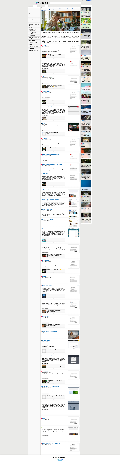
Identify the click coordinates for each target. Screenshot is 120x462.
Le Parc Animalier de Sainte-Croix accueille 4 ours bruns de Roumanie (55, 101)
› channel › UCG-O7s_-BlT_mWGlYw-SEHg (49, 139)
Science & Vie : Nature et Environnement (84, 24)
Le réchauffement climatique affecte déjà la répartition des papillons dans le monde (55, 396)
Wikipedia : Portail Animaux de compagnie (50, 199)
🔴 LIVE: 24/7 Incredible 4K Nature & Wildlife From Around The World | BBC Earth (54, 55)
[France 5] (73, 127)
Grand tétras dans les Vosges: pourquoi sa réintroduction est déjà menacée (85, 177)
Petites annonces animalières (33, 42)
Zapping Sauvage (45, 60)
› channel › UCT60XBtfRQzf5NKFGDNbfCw (49, 155)
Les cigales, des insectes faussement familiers (85, 27)
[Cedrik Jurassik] (73, 375)
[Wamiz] (73, 232)
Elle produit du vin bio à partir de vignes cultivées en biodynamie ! (55, 71)
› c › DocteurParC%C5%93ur (47, 261)
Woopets (83, 12)
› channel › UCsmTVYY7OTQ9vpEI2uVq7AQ (49, 277)
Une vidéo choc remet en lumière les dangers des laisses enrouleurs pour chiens (54, 240)
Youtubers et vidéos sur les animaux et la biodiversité (33, 51)
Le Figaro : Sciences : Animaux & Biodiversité (50, 386)
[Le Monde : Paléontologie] (73, 359)
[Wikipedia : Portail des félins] (73, 222)
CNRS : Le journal (84, 154)
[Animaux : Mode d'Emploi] (73, 249)
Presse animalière (32, 35)
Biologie (30, 11)
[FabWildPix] (73, 421)
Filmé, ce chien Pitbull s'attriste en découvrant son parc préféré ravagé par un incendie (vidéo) (86, 15)
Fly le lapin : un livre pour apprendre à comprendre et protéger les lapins (86, 80)
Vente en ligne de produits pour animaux (34, 25)
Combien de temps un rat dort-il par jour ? (85, 211)
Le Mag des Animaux (84, 208)
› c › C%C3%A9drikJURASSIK (47, 372)
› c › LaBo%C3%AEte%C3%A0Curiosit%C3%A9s (50, 174)
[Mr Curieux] (73, 279)
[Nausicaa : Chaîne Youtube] (73, 289)
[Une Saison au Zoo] (73, 305)
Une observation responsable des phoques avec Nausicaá (54, 295)
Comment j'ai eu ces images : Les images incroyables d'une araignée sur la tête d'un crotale (55, 255)
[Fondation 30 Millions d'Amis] (73, 110)
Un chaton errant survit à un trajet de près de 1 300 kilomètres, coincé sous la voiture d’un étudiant (85, 123)
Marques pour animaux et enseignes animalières (33, 30)
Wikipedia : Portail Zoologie (47, 209)
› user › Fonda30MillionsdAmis (48, 444)
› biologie (45, 341)
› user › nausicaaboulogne (47, 286)
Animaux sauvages (32, 9)
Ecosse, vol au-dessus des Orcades (52, 132)
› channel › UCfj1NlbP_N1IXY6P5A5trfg (49, 246)
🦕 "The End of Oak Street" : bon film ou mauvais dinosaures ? (54, 381)
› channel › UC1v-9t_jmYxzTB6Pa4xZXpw (49, 317)
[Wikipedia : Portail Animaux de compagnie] (73, 202)
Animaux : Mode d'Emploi (47, 245)
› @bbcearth (45, 46)
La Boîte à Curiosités (46, 173)
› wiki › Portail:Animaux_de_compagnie (49, 200)
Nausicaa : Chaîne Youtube (47, 285)
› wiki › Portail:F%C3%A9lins (48, 220)
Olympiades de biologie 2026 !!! (51, 147)
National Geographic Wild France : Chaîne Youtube (52, 164)
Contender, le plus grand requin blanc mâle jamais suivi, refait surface (55, 438)
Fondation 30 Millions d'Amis (47, 106)
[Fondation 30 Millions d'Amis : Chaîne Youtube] (73, 447)
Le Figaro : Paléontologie (47, 401)
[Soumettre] (80, 3)
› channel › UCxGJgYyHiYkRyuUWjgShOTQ (49, 77)
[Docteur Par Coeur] (73, 264)
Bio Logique (44, 138)
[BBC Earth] (73, 49)
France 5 (43, 123)
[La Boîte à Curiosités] (73, 177)
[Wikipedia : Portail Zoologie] (73, 212)
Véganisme (30, 13)
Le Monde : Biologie (46, 340)
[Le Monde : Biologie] (73, 344)
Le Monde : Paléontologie (47, 355)
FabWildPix (44, 418)
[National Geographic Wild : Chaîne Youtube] (73, 157)
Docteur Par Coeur (45, 260)
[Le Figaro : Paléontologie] (73, 405)
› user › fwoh (45, 419)
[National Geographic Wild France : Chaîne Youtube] (73, 167)
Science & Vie (84, 55)
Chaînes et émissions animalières (32, 33)
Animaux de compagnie (32, 7)
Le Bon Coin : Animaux (46, 189)
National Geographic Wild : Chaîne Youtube (50, 154)
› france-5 (44, 124)
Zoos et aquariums (32, 15)
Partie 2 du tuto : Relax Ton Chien (85, 146)
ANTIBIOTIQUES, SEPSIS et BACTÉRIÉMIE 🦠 (53, 269)
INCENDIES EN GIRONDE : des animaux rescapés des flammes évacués (55, 118)
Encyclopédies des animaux (33, 46)
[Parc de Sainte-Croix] (73, 95)
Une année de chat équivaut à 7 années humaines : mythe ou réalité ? (85, 48)
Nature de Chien (84, 143)
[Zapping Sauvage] (73, 64)
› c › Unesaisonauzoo (46, 302)
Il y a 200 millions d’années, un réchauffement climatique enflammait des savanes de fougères (54, 366)
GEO (82, 109)
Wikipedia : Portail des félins (47, 219)
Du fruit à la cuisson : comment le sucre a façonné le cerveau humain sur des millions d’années (55, 412)
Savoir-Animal (84, 77)
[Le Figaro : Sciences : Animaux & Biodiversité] (73, 390)
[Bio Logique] (73, 142)
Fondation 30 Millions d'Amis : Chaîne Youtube (51, 443)
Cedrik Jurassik (45, 371)
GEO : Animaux (45, 427)
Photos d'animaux (32, 53)
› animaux (44, 428)
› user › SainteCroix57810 (47, 92)
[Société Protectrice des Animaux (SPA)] (73, 334)
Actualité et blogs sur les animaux (33, 20)
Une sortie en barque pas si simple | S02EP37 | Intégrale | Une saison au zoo (54, 311)
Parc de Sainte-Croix (46, 91)
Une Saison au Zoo (45, 301)
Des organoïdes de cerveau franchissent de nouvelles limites (55, 350)
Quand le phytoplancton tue (85, 156)
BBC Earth (44, 45)
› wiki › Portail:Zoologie (47, 210)
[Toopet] (73, 80)
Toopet (43, 76)
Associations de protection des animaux (34, 38)
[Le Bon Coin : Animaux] (73, 193)
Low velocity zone (84, 189)
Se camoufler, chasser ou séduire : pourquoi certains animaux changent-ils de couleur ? (86, 167)
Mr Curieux (44, 276)
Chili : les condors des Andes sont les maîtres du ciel (85, 37)
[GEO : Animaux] (73, 431)
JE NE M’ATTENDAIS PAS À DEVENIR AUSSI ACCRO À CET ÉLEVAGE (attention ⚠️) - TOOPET (55, 86)
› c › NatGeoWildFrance (47, 165)
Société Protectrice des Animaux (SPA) (49, 331)
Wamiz (43, 228)
